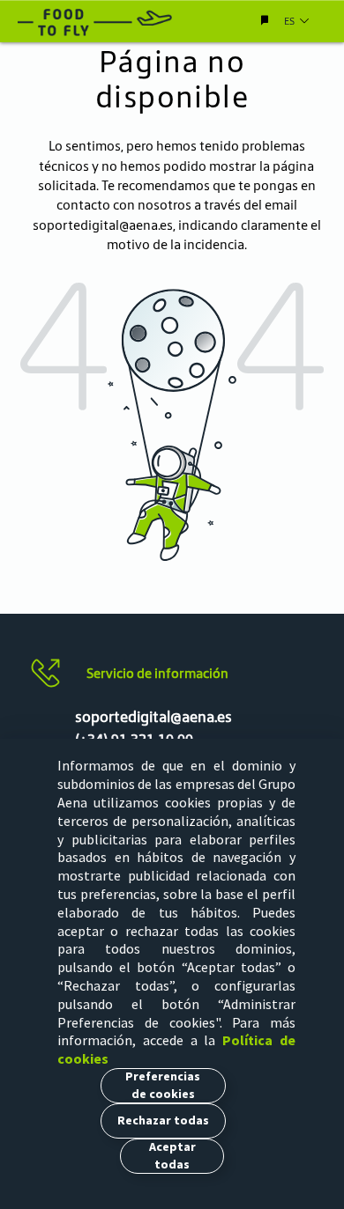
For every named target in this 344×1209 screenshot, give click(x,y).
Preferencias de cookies (162, 1085)
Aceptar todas (172, 1155)
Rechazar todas (163, 1120)
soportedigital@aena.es (103, 225)
